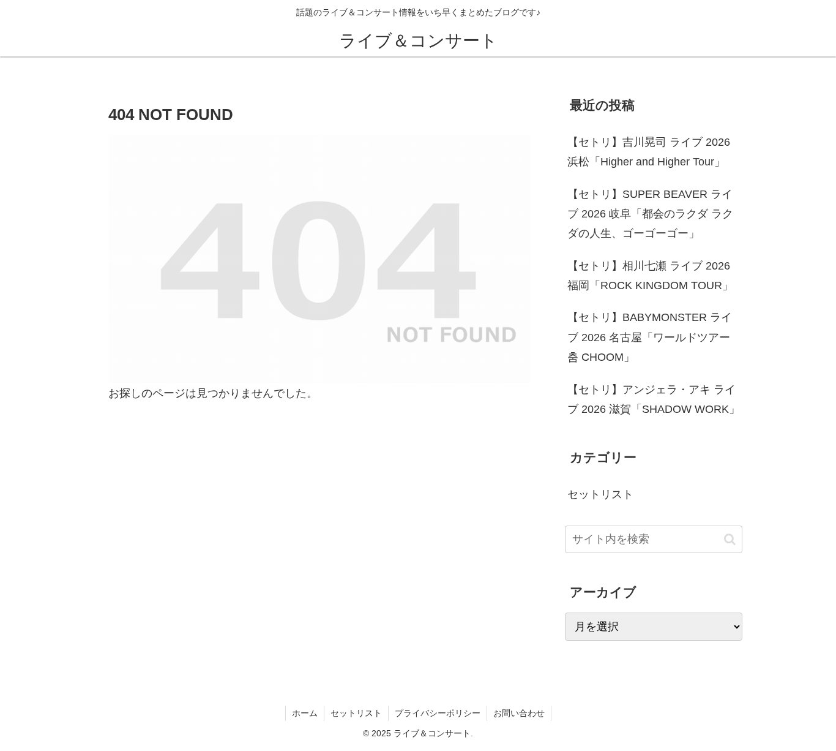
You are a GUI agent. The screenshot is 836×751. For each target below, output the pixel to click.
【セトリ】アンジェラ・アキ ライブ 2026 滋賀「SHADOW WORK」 (653, 399)
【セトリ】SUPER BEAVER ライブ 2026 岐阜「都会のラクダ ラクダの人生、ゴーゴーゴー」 (650, 214)
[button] (730, 539)
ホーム (305, 713)
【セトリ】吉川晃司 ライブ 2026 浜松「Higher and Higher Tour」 (648, 152)
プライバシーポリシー (437, 713)
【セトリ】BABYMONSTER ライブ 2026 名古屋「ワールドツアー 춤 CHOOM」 (649, 337)
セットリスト (356, 713)
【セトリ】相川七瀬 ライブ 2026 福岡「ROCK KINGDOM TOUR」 (650, 276)
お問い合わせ (519, 713)
